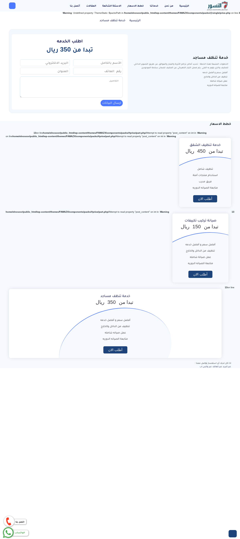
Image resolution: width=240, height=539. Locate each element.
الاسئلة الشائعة (111, 5)
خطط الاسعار (136, 5)
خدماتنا (154, 5)
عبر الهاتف (217, 366)
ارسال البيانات (111, 102)
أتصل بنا (75, 5)
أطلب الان (205, 199)
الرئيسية (184, 5)
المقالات (91, 5)
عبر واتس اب (206, 366)
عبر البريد (227, 366)
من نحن (168, 5)
